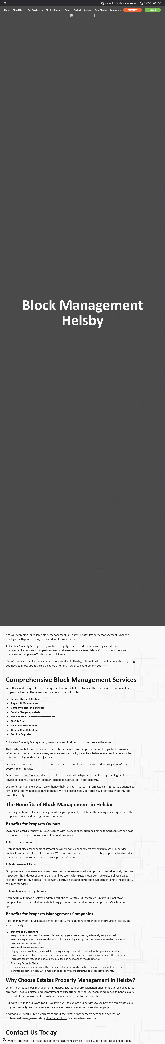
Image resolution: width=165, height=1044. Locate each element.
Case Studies (101, 10)
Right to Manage (54, 10)
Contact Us (115, 10)
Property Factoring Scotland (78, 10)
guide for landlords (55, 1018)
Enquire (132, 10)
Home (7, 10)
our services (87, 1003)
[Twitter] (5, 3)
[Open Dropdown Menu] (24, 10)
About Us (17, 10)
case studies (95, 1007)
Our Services (34, 10)
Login (152, 10)
